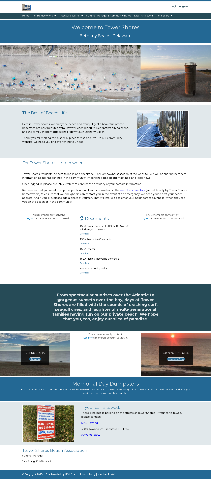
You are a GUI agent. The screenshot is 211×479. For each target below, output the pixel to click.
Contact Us (35, 359)
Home (25, 15)
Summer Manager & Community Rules (108, 15)
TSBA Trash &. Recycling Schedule (99, 258)
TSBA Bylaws (87, 249)
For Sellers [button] (163, 15)
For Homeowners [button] (43, 15)
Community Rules (176, 359)
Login (174, 6)
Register (184, 6)
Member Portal (106, 474)
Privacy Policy (88, 474)
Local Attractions (143, 15)
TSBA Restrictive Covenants (95, 239)
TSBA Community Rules (93, 268)
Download (84, 234)
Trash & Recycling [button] (69, 15)
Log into (30, 218)
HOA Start (71, 474)
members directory (132, 190)
